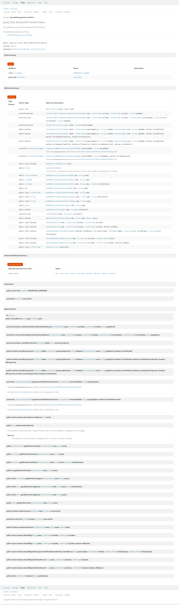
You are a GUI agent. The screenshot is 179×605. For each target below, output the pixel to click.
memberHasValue (51, 218)
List (93, 113)
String (55, 109)
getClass (97, 273)
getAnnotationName (53, 168)
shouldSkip (50, 222)
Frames (6, 9)
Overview (6, 3)
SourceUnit (21, 77)
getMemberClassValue (54, 180)
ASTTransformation (14, 35)
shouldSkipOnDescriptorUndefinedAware (61, 231)
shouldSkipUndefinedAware (56, 238)
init (47, 214)
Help (46, 3)
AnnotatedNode (75, 148)
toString (80, 273)
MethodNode (113, 231)
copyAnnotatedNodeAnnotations (57, 148)
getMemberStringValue (54, 197)
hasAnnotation (51, 209)
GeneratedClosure (26, 392)
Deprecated (31, 3)
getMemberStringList (54, 192)
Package (15, 3)
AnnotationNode (80, 113)
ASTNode (66, 109)
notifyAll (112, 273)
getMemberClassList (53, 175)
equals (72, 273)
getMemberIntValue (53, 188)
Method (36, 12)
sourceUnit (78, 77)
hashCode (88, 273)
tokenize (49, 247)
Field (19, 12)
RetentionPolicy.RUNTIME (90, 152)
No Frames (14, 9)
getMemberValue (51, 205)
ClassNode (18, 73)
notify (104, 273)
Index (40, 3)
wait (57, 273)
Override (11, 315)
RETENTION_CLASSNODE (81, 73)
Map (95, 231)
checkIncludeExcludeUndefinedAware (59, 113)
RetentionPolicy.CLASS (109, 152)
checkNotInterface (53, 125)
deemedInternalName (53, 164)
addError (49, 109)
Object (13, 46)
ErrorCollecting (27, 35)
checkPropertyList (53, 129)
